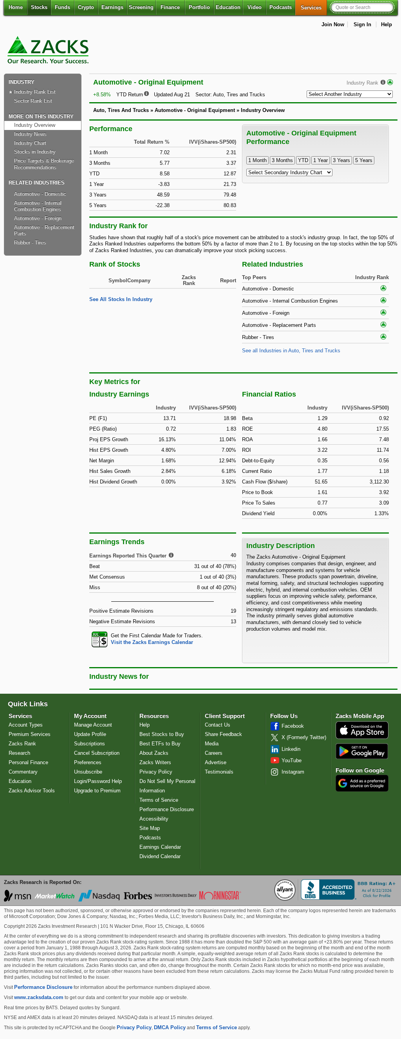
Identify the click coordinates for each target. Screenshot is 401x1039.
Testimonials (219, 772)
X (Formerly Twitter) (304, 737)
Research (19, 753)
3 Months (282, 160)
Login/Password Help (98, 781)
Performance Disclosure (166, 809)
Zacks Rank (22, 744)
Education (228, 7)
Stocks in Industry (35, 152)
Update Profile (90, 734)
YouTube (292, 760)
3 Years (341, 160)
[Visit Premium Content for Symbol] (390, 83)
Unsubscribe (88, 772)
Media (212, 744)
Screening (141, 7)
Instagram (293, 772)
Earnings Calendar (160, 847)
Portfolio (199, 7)
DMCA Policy (170, 1027)
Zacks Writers (155, 762)
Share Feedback (223, 734)
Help (386, 24)
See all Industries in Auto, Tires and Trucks (291, 351)
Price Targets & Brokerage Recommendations (44, 164)
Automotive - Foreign (37, 218)
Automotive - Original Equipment (195, 110)
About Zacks (153, 753)
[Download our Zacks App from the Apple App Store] (362, 738)
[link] (49, 68)
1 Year (320, 160)
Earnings (112, 7)
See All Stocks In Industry (120, 299)
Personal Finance (28, 762)
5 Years (363, 160)
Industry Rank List (35, 92)
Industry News (30, 134)
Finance (170, 7)
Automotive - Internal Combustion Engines (37, 206)
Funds (62, 7)
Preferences (87, 762)
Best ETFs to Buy (160, 744)
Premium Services (30, 734)
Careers (213, 753)
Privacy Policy (155, 772)
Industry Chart (30, 143)
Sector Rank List (33, 101)
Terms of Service (158, 800)
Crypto (86, 7)
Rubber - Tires (30, 242)
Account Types (26, 725)
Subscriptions (89, 744)
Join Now (333, 24)
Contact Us (217, 725)
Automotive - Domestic (40, 194)
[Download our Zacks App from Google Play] (362, 751)
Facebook (293, 726)
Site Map (149, 828)
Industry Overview (34, 125)
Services (314, 7)
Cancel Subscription (96, 753)
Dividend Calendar (160, 856)
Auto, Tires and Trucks (239, 94)
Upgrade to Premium (97, 791)
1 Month (257, 160)
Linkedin (291, 749)
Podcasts (280, 7)
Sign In (362, 24)
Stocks (39, 7)
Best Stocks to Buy (161, 734)
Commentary (23, 772)
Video (254, 7)
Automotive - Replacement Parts (44, 230)
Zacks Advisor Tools (32, 791)
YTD (303, 160)
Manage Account (93, 725)
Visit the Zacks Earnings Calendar (152, 642)
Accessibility (153, 819)
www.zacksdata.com (38, 997)
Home (16, 7)
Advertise (215, 762)
